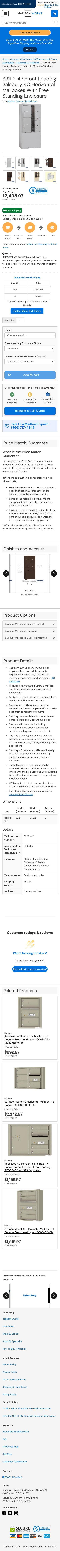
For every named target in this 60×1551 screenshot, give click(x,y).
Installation (8, 1326)
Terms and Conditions (14, 1379)
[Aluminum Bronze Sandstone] (30, 348)
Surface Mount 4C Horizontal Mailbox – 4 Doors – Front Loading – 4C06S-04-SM (29, 1230)
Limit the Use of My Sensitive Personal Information (29, 1415)
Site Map (7, 1454)
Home (5, 59)
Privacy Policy (9, 1371)
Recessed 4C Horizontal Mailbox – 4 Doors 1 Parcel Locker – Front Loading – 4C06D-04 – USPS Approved (28, 1167)
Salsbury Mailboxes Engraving (21, 630)
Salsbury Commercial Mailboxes (22, 101)
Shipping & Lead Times (14, 1386)
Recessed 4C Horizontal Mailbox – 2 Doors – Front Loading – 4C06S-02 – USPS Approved (27, 1039)
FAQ (4, 1439)
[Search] (53, 22)
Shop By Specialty (12, 1341)
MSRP (26, 39)
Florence (8, 1033)
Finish (8, 329)
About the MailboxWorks (15, 1431)
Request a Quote (30, 32)
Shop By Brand (10, 1333)
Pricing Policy (9, 1394)
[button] (54, 13)
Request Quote (10, 1318)
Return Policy (9, 1364)
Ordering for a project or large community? (30, 387)
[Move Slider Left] (6, 573)
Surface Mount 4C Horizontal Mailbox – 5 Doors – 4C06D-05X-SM (29, 1103)
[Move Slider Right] (54, 573)
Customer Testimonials (14, 1461)
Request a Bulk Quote (30, 411)
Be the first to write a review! (30, 969)
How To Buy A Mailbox (14, 1348)
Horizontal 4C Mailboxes (27, 62)
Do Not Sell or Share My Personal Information (26, 1408)
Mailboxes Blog (10, 1446)
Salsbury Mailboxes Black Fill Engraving (26, 637)
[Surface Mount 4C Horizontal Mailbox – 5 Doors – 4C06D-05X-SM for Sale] (30, 1078)
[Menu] (5, 13)
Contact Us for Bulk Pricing (27, 310)
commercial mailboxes (21, 794)
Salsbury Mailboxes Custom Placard (24, 623)
